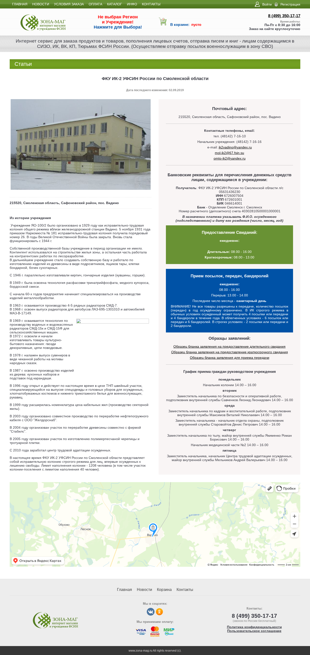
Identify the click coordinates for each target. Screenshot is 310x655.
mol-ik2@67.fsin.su (229, 153)
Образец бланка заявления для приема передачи (229, 358)
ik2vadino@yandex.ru (235, 147)
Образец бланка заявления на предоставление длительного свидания (229, 346)
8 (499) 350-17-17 (284, 16)
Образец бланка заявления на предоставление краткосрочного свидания (229, 352)
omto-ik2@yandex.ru (230, 158)
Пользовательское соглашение (254, 631)
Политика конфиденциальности (254, 627)
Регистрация (290, 4)
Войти (267, 4)
